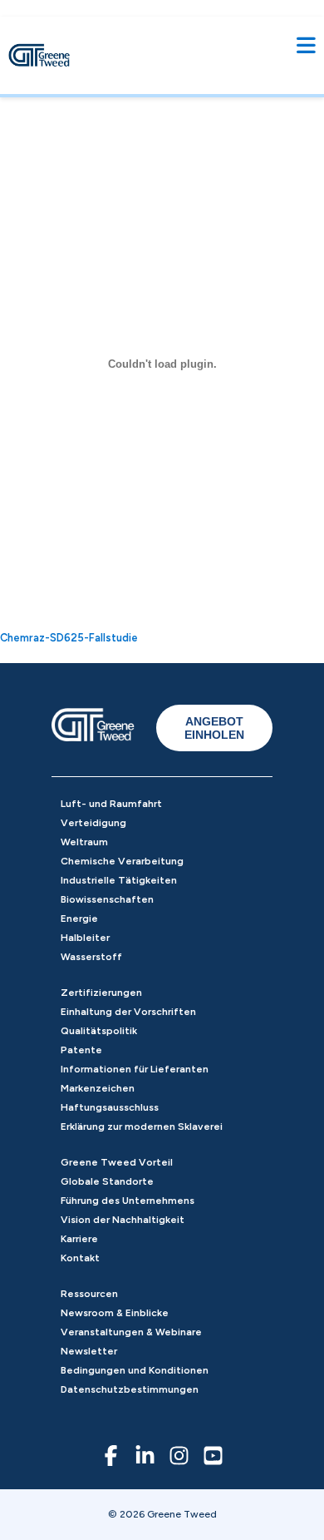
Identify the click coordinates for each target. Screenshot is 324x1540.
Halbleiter (85, 937)
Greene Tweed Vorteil (117, 1162)
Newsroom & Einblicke (115, 1313)
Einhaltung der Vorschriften (128, 1012)
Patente (81, 1050)
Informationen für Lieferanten (135, 1069)
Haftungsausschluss (110, 1107)
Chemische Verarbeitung (122, 861)
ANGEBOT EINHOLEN (214, 728)
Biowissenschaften (107, 899)
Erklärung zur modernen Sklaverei (142, 1126)
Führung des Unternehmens (127, 1200)
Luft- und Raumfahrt (111, 804)
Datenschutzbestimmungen (130, 1389)
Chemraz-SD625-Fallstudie (69, 637)
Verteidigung (93, 823)
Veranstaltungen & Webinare (131, 1332)
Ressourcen (89, 1294)
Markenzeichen (98, 1088)
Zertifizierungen (101, 992)
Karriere (79, 1239)
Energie (79, 918)
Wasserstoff (91, 957)
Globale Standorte (107, 1181)
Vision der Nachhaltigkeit (122, 1220)
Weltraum (84, 842)
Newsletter (89, 1351)
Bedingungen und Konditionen (135, 1370)
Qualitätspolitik (99, 1031)
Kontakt (80, 1258)
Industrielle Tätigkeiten (119, 880)
